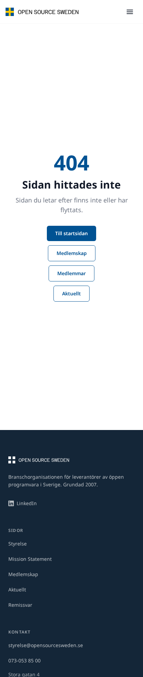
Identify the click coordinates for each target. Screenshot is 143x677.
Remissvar (20, 605)
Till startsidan (71, 233)
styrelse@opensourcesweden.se (45, 645)
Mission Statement (30, 559)
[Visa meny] (129, 11)
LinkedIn (27, 503)
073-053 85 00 (24, 660)
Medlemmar (71, 273)
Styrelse (17, 543)
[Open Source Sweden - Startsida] (42, 12)
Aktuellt (71, 293)
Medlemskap (72, 253)
